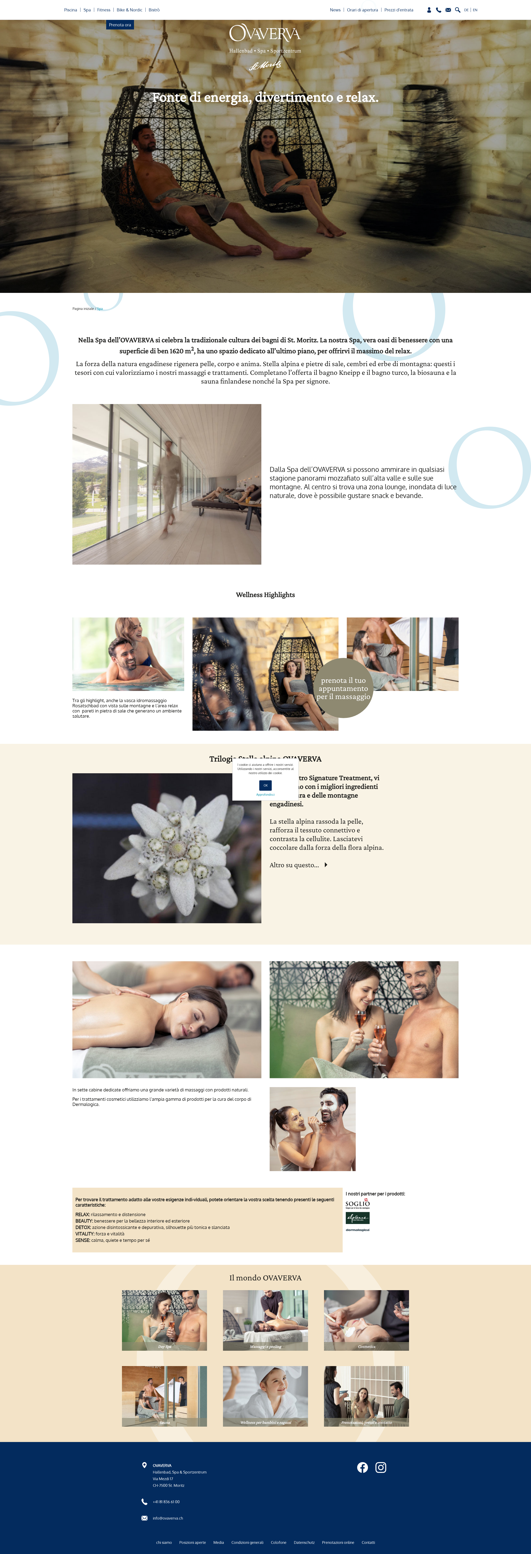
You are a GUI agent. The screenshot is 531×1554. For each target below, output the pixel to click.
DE (466, 10)
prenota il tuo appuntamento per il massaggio (343, 688)
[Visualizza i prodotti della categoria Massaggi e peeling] (265, 1320)
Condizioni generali (247, 1542)
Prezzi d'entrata (399, 10)
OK (266, 785)
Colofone (278, 1542)
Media (218, 1542)
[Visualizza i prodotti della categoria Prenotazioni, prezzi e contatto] (366, 1396)
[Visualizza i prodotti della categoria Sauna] (164, 1396)
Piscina (70, 10)
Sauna (165, 1422)
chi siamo (164, 1542)
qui (329, 865)
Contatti (368, 1542)
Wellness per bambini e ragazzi (265, 1422)
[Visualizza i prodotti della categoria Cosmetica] (366, 1320)
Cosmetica (366, 1346)
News (335, 10)
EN (475, 10)
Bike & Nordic (129, 10)
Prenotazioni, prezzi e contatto (366, 1422)
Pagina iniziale (83, 309)
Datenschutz (304, 1542)
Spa (87, 10)
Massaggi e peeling (265, 1346)
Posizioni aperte (192, 1542)
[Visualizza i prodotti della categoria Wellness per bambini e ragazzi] (265, 1396)
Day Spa (164, 1346)
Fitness (103, 10)
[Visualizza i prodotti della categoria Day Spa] (164, 1320)
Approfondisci (265, 794)
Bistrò (154, 10)
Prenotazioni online (338, 1542)
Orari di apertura (362, 10)
